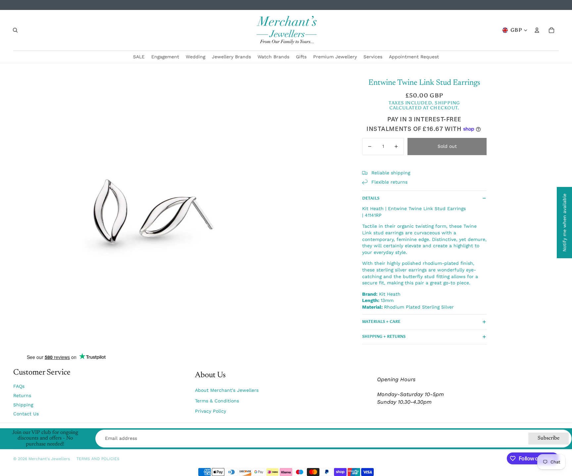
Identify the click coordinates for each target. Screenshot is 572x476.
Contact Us (26, 413)
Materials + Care (381, 321)
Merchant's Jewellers (49, 458)
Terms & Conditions (217, 400)
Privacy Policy (210, 411)
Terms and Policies (97, 458)
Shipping (23, 404)
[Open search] (15, 30)
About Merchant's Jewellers (227, 390)
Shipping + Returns (383, 336)
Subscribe (548, 438)
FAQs (18, 386)
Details (370, 198)
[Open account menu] (537, 30)
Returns (22, 395)
